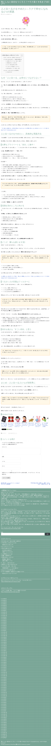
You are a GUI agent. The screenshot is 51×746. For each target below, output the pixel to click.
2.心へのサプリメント (12, 433)
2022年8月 (4, 679)
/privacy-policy (10, 581)
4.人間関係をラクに (6, 554)
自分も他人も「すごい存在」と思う (13, 68)
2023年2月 (4, 669)
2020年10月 (4, 715)
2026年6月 (4, 602)
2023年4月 (4, 665)
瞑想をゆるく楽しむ (7, 544)
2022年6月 (4, 682)
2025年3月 (4, 627)
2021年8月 (4, 699)
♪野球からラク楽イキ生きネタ (8, 564)
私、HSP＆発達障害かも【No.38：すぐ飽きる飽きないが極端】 (45, 425)
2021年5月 (4, 704)
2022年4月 (4, 685)
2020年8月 (4, 719)
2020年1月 (4, 731)
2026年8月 (4, 598)
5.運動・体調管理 (5, 555)
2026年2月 (4, 608)
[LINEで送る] (9, 429)
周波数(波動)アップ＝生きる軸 (9, 568)
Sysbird (28, 744)
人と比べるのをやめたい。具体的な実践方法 (13, 59)
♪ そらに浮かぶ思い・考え (7, 566)
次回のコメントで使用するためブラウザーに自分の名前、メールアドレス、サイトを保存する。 (21, 473)
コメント (4, 447)
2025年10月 (4, 615)
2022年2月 (4, 689)
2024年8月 (4, 639)
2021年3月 (4, 707)
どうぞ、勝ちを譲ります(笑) (12, 64)
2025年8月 (4, 618)
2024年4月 (4, 645)
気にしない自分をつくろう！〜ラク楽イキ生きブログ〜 (24, 3)
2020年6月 (4, 722)
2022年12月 (4, 672)
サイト (3, 466)
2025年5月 (4, 623)
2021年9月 (4, 697)
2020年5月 (4, 724)
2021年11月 (4, 694)
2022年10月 (4, 675)
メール (3, 461)
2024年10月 (4, 635)
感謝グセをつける (7, 552)
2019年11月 (4, 734)
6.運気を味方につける (6, 557)
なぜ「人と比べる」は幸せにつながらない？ (13, 57)
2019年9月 (4, 737)
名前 (3, 456)
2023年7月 (4, 660)
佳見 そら (10, 14)
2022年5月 (4, 684)
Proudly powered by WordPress (8, 744)
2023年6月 (4, 662)
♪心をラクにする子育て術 (7, 570)
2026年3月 (4, 607)
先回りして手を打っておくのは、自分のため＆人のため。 (24, 425)
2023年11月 (4, 654)
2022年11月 (4, 674)
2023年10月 (4, 655)
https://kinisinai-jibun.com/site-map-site (10, 591)
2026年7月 (4, 600)
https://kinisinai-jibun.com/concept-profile (11, 528)
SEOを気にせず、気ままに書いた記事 (10, 541)
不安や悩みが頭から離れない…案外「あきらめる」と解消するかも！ (40, 483)
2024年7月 (4, 640)
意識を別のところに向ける (12, 62)
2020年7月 (4, 720)
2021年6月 (4, 702)
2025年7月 (4, 620)
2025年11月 (4, 613)
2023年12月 (4, 652)
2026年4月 (4, 605)
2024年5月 (4, 644)
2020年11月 (4, 714)
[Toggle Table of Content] (21, 55)
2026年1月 (4, 610)
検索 (2, 532)
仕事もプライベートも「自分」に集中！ (14, 61)
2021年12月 (4, 692)
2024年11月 (4, 634)
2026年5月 (4, 603)
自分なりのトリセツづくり (9, 573)
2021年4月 (4, 705)
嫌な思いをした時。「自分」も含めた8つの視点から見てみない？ (38, 425)
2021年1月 (4, 710)
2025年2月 (4, 628)
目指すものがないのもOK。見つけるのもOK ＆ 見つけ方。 (31, 425)
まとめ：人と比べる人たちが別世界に (11, 70)
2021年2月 (4, 709)
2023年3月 (4, 667)
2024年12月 (4, 632)
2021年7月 (4, 700)
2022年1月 (4, 690)
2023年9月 (4, 657)
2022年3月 (4, 687)
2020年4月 (4, 725)
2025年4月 (4, 625)
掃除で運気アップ (7, 560)
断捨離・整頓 (6, 559)
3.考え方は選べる (5, 548)
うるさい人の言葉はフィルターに (13, 66)
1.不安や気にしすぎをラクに (8, 542)
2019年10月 (4, 736)
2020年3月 (4, 727)
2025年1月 (4, 630)
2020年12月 (4, 712)
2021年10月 (4, 695)
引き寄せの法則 (6, 550)
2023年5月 (4, 664)
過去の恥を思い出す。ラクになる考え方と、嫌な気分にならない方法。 (4, 425)
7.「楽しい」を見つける (7, 562)
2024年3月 (4, 647)
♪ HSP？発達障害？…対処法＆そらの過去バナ (12, 571)
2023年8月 (4, 659)
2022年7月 (4, 680)
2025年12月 (4, 612)
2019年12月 (4, 732)
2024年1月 (4, 650)
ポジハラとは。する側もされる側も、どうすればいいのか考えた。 (11, 425)
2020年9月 (4, 717)
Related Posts (9, 72)
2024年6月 (4, 642)
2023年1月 (4, 670)
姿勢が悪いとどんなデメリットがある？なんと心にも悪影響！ (10, 483)
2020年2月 (4, 729)
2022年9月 (4, 677)
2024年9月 (4, 637)
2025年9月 (4, 617)
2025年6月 (4, 622)
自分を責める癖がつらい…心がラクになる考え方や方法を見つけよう (18, 425)
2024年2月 (4, 649)
